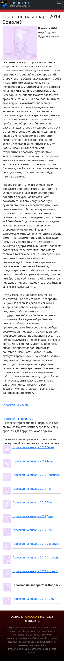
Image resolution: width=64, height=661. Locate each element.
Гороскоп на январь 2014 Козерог (35, 571)
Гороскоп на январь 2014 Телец (33, 461)
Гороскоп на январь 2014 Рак (31, 488)
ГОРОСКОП (31, 616)
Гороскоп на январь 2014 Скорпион (36, 544)
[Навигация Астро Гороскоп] (59, 4)
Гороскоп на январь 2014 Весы (32, 530)
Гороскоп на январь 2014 (19, 419)
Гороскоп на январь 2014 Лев (32, 502)
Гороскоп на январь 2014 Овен (33, 447)
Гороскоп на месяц (15, 405)
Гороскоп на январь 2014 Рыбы (33, 599)
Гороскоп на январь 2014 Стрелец (35, 557)
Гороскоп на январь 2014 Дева (32, 516)
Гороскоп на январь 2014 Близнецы (36, 475)
